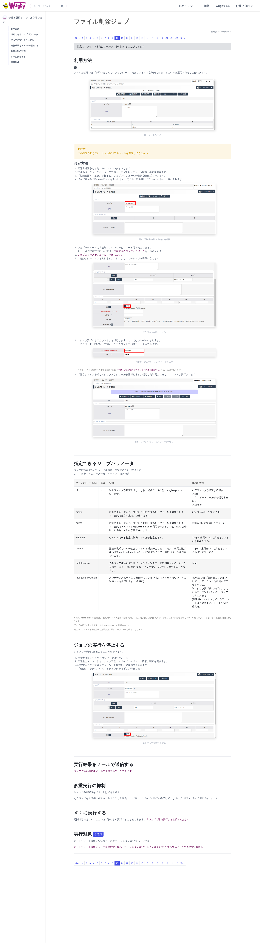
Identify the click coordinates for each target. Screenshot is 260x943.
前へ (77, 37)
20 (167, 37)
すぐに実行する (18, 56)
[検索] (62, 6)
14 (137, 37)
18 (157, 37)
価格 (207, 6)
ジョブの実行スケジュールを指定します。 (100, 254)
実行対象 (15, 62)
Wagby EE (223, 6)
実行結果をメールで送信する (24, 45)
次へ (182, 37)
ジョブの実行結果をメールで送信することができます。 (104, 771)
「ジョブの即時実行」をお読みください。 (169, 819)
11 (122, 37)
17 (152, 37)
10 (117, 37)
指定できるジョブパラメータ (24, 34)
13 (132, 37)
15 (142, 37)
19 (162, 37)
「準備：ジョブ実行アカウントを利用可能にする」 (138, 369)
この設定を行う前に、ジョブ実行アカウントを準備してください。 (114, 153)
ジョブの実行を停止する (22, 39)
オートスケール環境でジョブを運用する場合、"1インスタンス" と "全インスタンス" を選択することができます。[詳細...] (139, 847)
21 (171, 37)
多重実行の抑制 (18, 50)
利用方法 (15, 28)
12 (127, 37)
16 (147, 37)
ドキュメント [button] (187, 6)
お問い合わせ (244, 6)
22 (176, 37)
